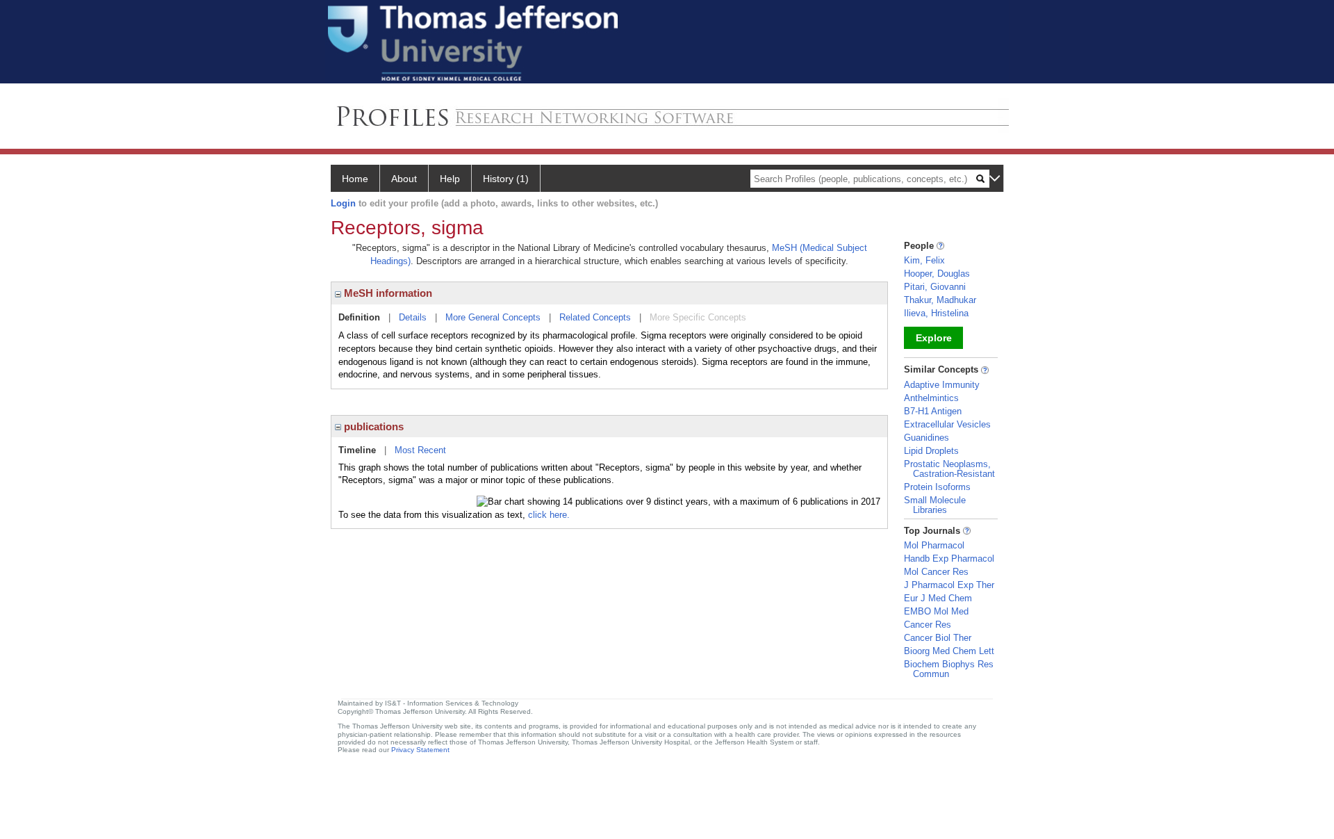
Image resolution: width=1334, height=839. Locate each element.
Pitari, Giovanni (935, 287)
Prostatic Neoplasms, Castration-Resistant (949, 469)
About (404, 178)
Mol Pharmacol (934, 545)
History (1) (506, 178)
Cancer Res (927, 624)
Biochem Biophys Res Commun (949, 669)
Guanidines (926, 437)
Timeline (357, 450)
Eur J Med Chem (938, 598)
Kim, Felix (924, 260)
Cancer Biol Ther (937, 638)
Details (413, 317)
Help (450, 178)
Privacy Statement (420, 750)
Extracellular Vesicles (947, 424)
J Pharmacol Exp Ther (949, 585)
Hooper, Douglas (937, 273)
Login (343, 203)
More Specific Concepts (698, 317)
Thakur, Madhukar (940, 300)
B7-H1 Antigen (933, 411)
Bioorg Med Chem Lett (949, 651)
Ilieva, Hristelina (936, 313)
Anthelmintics (931, 398)
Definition (359, 317)
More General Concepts (493, 317)
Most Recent (420, 450)
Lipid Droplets (931, 451)
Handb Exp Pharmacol (949, 558)
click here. (549, 515)
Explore (934, 337)
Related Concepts (595, 317)
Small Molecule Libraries (935, 505)
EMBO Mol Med (936, 611)
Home (355, 178)
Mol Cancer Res (936, 572)
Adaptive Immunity (942, 385)
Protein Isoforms (937, 487)
